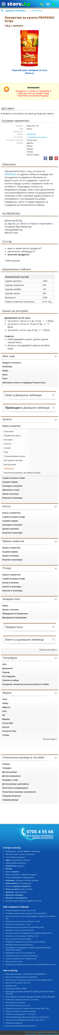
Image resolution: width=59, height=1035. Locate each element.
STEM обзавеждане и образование (20, 877)
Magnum (6, 707)
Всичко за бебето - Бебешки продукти (21, 874)
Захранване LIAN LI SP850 (16, 988)
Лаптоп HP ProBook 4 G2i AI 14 (18, 983)
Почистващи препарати (15, 857)
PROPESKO (31, 134)
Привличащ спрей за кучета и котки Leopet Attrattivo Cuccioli (31, 964)
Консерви (8, 439)
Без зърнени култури (13, 460)
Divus (4, 374)
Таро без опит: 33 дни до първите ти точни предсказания (29, 980)
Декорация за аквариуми (14, 617)
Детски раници (9, 772)
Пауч (6, 452)
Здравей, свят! (11, 985)
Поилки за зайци (10, 680)
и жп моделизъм (18, 883)
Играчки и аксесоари (12, 498)
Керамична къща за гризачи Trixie (20, 930)
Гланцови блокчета (11, 796)
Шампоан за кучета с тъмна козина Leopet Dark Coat (27, 1008)
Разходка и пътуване (12, 486)
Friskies (5, 735)
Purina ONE (7, 723)
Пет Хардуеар (8, 676)
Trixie (4, 378)
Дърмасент (7, 668)
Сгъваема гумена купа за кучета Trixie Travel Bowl (26, 913)
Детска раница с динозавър (15, 784)
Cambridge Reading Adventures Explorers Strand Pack (27, 1017)
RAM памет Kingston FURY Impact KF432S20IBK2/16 (26, 974)
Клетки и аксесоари (11, 586)
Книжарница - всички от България (23, 851)
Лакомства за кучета (38, 137)
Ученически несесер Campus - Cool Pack (22, 999)
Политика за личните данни (48, 1034)
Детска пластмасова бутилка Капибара (21, 977)
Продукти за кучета (11, 362)
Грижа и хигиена (10, 494)
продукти (15, 866)
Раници (6, 764)
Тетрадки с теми (10, 780)
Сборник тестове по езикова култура (21, 1011)
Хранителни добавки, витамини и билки (22, 472)
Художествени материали (16, 863)
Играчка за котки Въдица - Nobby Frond (22, 936)
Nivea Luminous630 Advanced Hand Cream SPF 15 (25, 1020)
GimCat (5, 727)
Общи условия (30, 1034)
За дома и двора (10, 482)
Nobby (5, 370)
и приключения (16, 892)
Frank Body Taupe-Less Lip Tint (18, 1005)
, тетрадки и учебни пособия (22, 880)
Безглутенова (10, 464)
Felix (4, 711)
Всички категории (47, 650)
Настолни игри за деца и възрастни (20, 854)
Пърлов (6, 672)
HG (3, 715)
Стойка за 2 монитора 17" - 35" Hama (20, 1014)
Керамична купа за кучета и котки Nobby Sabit (25, 927)
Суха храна (9, 431)
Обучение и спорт (11, 490)
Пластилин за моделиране (15, 788)
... (28, 10)
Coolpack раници (10, 800)
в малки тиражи (19, 889)
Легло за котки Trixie (14, 961)
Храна (5, 605)
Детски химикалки (11, 776)
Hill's (4, 664)
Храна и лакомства (11, 426)
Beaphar (6, 719)
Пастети (7, 443)
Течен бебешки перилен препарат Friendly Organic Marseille (30, 997)
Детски (12, 871)
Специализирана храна (14, 456)
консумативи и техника (18, 860)
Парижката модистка (14, 1023)
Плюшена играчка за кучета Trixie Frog (22, 955)
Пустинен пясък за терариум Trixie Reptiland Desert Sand (29, 933)
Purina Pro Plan (9, 731)
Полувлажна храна (12, 435)
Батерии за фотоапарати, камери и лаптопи (23, 901)
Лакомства (37, 10)
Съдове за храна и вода (13, 478)
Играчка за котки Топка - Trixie (18, 924)
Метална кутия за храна (15, 1002)
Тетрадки (6, 768)
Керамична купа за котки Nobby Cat (20, 953)
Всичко (18, 886)
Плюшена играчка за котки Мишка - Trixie (23, 921)
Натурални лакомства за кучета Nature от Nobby (25, 684)
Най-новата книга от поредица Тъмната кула (23, 382)
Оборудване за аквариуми (15, 613)
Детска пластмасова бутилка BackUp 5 (21, 1026)
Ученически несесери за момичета (19, 792)
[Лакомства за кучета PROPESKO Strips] (29, 48)
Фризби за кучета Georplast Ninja (19, 944)
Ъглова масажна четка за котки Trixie (21, 910)
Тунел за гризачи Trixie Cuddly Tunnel (21, 958)
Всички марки (49, 739)
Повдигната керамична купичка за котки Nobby (25, 942)
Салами (7, 448)
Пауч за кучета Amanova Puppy (18, 939)
